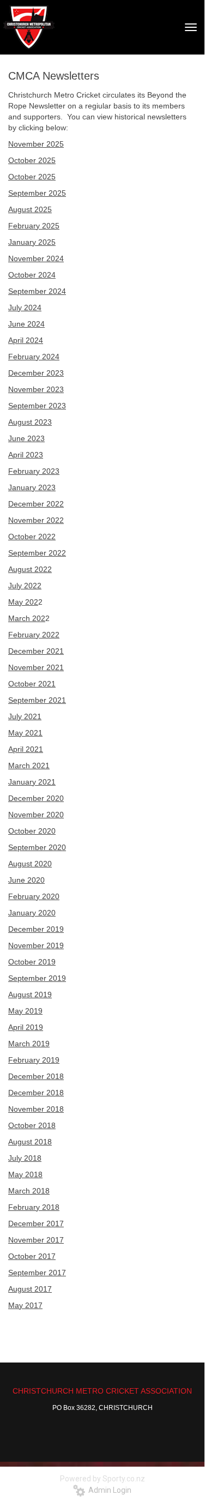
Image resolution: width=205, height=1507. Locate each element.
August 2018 (30, 1141)
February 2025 (33, 225)
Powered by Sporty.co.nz (102, 1478)
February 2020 (33, 896)
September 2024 (37, 291)
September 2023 (37, 405)
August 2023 (30, 422)
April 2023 (25, 454)
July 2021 (24, 716)
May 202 (23, 602)
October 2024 (32, 274)
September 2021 (37, 700)
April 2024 (25, 340)
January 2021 (32, 781)
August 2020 (30, 863)
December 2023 (36, 373)
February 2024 (33, 356)
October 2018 (32, 1125)
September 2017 (37, 1272)
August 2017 (30, 1289)
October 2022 (32, 536)
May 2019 (25, 1010)
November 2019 (36, 945)
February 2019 (33, 1060)
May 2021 (25, 732)
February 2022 (33, 634)
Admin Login (108, 1490)
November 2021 (36, 667)
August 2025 (30, 209)
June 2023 (26, 438)
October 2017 (32, 1256)
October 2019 (32, 961)
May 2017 (25, 1305)
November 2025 (36, 144)
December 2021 (36, 651)
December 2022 (36, 503)
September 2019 (37, 978)
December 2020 (36, 798)
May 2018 (25, 1174)
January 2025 (32, 242)
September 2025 (37, 193)
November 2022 (36, 520)
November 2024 (36, 258)
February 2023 (33, 471)
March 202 (26, 618)
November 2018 (36, 1109)
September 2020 (37, 847)
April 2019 (25, 1027)
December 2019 (36, 929)
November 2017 (36, 1239)
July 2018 (24, 1158)
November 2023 (36, 389)
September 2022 (37, 552)
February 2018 (33, 1207)
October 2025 (32, 160)
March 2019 (29, 1043)
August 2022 (30, 569)
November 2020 (36, 814)
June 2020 (26, 880)
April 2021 (25, 749)
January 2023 (32, 487)
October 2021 (32, 683)
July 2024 (24, 307)
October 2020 (32, 831)
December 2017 (36, 1223)
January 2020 (32, 912)
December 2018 (36, 1076)
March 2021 (29, 765)
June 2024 (26, 324)
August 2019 (30, 994)
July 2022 (24, 585)
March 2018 (29, 1190)
